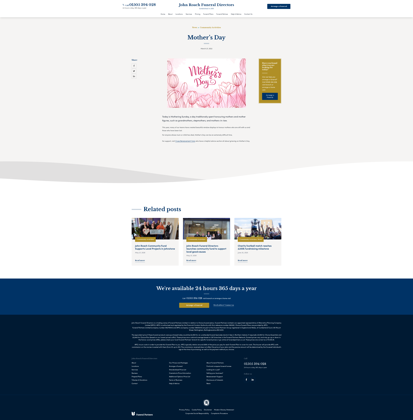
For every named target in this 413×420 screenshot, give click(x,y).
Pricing (197, 14)
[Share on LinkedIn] (134, 76)
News (208, 383)
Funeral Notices (222, 14)
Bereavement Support (214, 376)
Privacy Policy (184, 409)
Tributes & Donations (139, 380)
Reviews (135, 373)
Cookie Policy (197, 409)
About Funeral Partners (215, 363)
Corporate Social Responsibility (197, 413)
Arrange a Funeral (279, 6)
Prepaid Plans (137, 376)
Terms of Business (175, 380)
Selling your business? (214, 373)
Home (163, 14)
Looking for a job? (213, 369)
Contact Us (248, 14)
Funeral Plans (208, 14)
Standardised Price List (177, 369)
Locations (179, 14)
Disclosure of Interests (214, 380)
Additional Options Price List (179, 376)
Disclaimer (208, 409)
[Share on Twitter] (134, 71)
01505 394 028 (142, 5)
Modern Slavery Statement (224, 409)
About (170, 14)
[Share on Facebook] (134, 66)
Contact (135, 383)
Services (189, 14)
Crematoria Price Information (180, 373)
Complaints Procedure (219, 413)
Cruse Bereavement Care (185, 141)
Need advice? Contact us (223, 305)
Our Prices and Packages (178, 363)
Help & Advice (236, 14)
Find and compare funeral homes (218, 366)
